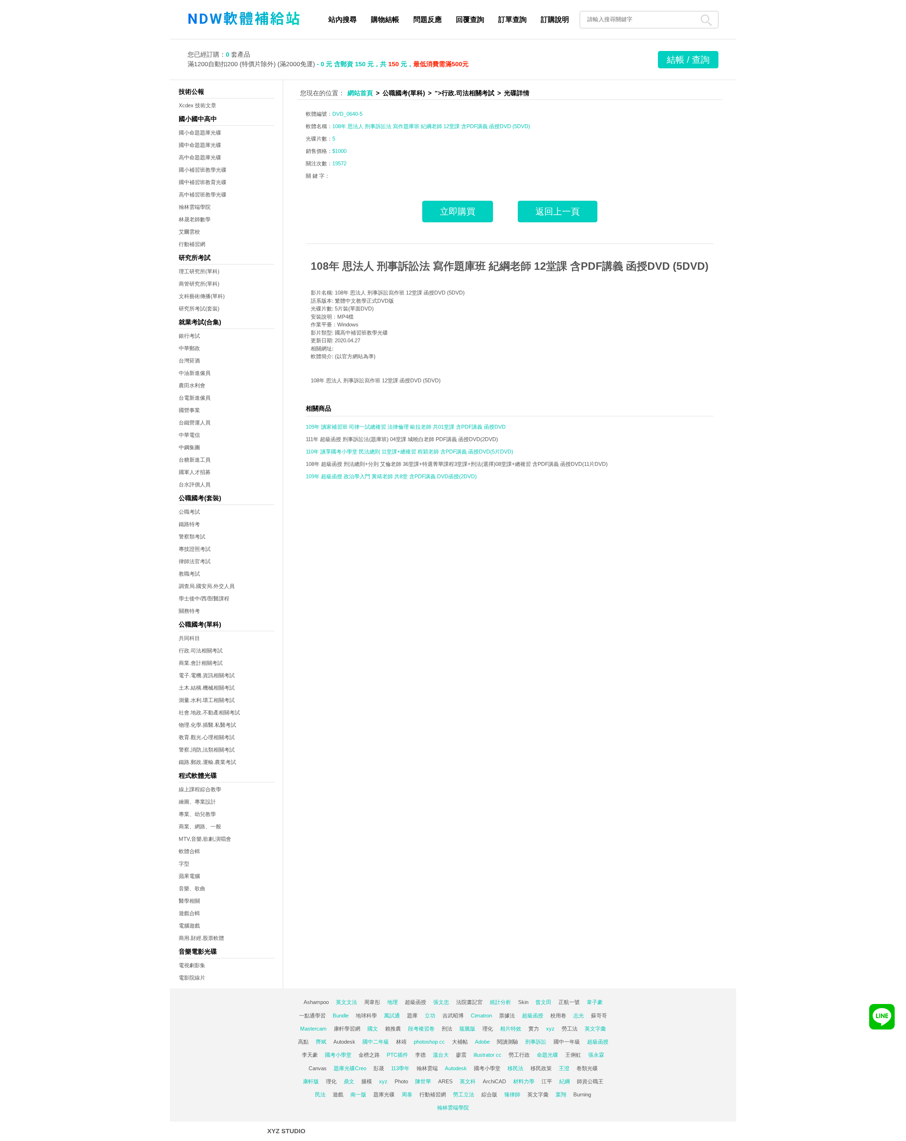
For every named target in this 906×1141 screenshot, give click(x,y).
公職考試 (189, 512)
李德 (420, 1055)
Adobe (482, 1042)
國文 (372, 1029)
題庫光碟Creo (350, 1068)
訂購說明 (555, 19)
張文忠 (441, 1002)
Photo (401, 1081)
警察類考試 (192, 537)
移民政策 (541, 1068)
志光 (578, 1015)
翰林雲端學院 (195, 207)
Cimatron (481, 1015)
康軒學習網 (347, 1029)
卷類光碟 (587, 1068)
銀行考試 (189, 336)
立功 (430, 1015)
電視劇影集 (192, 965)
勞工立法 (463, 1094)
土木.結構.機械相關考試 (207, 688)
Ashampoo (316, 1002)
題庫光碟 (384, 1094)
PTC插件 (397, 1055)
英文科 (468, 1081)
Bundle (341, 1015)
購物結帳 (385, 19)
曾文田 (543, 1002)
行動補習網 (192, 244)
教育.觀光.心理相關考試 (207, 737)
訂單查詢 (512, 19)
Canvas (318, 1068)
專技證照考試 (195, 549)
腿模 (366, 1081)
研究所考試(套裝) (199, 309)
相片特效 (510, 1029)
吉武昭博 (453, 1015)
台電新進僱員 (195, 398)
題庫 (412, 1015)
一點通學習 (312, 1015)
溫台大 (441, 1055)
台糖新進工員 (195, 460)
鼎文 (349, 1081)
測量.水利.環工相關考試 (207, 700)
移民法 (515, 1068)
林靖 (401, 1042)
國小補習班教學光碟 (202, 170)
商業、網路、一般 (200, 826)
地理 (392, 1002)
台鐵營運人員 (195, 423)
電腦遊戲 (189, 926)
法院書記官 (469, 1002)
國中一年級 (567, 1042)
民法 (320, 1094)
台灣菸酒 (189, 361)
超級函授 (415, 1002)
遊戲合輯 (189, 913)
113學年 (400, 1068)
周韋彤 (372, 1002)
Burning (582, 1094)
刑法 (447, 1029)
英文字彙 (595, 1029)
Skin (523, 1002)
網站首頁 (360, 93)
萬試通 (392, 1015)
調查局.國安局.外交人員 (207, 586)
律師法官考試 (195, 561)
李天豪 (310, 1055)
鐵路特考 (189, 524)
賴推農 (393, 1029)
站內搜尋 (342, 19)
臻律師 (512, 1094)
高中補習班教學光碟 (202, 195)
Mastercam (313, 1029)
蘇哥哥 (599, 1015)
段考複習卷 (421, 1029)
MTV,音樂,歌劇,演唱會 (205, 839)
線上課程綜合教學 (200, 789)
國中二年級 (375, 1042)
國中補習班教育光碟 (202, 182)
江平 (546, 1081)
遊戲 (338, 1094)
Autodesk (344, 1042)
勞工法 (570, 1029)
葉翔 (561, 1094)
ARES (445, 1081)
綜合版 (489, 1094)
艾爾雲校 (189, 232)
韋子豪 (595, 1002)
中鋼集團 (189, 447)
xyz (550, 1029)
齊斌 (321, 1042)
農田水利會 (192, 385)
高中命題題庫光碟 (200, 157)
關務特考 (189, 611)
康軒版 (311, 1081)
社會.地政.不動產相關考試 (209, 712)
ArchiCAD (494, 1081)
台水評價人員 (195, 484)
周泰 (407, 1094)
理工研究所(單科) (199, 271)
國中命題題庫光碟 (200, 145)
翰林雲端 (427, 1068)
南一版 (358, 1094)
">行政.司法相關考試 (464, 93)
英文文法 (346, 1002)
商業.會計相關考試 (201, 663)
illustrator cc (487, 1055)
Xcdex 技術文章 (197, 105)
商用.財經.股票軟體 (201, 938)
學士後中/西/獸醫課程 (204, 598)
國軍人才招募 (195, 472)
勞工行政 (519, 1055)
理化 (487, 1029)
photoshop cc (429, 1042)
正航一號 (569, 1002)
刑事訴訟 (535, 1042)
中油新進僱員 (195, 373)
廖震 (461, 1055)
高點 (303, 1042)
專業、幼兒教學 (197, 814)
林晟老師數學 (195, 219)
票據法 (507, 1015)
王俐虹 (573, 1055)
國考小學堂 (338, 1055)
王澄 (564, 1068)
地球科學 (366, 1015)
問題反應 (427, 19)
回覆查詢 (470, 19)
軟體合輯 (189, 851)
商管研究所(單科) (199, 284)
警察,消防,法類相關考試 (207, 750)
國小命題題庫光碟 (200, 133)
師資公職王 (590, 1081)
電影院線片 (192, 978)
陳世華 (423, 1081)
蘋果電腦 (189, 876)
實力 (533, 1029)
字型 (184, 864)
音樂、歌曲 (192, 888)
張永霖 (596, 1055)
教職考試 (189, 574)
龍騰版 (467, 1029)
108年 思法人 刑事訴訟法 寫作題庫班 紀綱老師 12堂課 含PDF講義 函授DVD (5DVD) (510, 266)
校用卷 (558, 1015)
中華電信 (189, 435)
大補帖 (460, 1042)
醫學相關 (189, 901)
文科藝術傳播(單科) (202, 296)
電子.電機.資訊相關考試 (207, 675)
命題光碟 (547, 1055)
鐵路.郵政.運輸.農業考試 (207, 762)
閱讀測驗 (507, 1042)
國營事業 (189, 410)
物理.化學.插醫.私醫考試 (207, 725)
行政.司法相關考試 (201, 650)
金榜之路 (369, 1055)
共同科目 (189, 638)
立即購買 (457, 211)
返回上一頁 (557, 211)
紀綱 (564, 1081)
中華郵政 (189, 348)
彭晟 (378, 1068)
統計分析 (500, 1002)
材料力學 (523, 1081)
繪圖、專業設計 (197, 802)
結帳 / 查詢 (688, 59)
